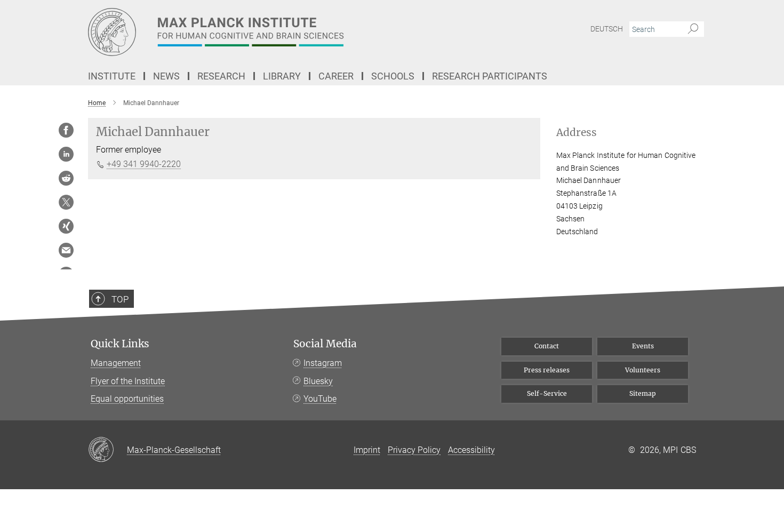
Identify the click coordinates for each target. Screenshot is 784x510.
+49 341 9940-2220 (144, 164)
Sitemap (642, 393)
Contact (546, 346)
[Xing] (66, 226)
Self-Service (547, 393)
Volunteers (642, 370)
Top (120, 299)
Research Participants (489, 76)
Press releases (547, 370)
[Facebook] (66, 130)
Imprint (367, 450)
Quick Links (120, 344)
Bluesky (318, 381)
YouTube (320, 399)
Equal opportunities (127, 399)
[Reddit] (66, 178)
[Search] (693, 29)
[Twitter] (66, 202)
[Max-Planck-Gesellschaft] (107, 450)
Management (116, 363)
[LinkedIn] (66, 154)
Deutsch (606, 29)
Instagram (322, 363)
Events (643, 346)
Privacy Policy (414, 450)
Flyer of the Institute (128, 381)
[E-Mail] (66, 250)
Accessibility (471, 450)
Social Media (325, 344)
